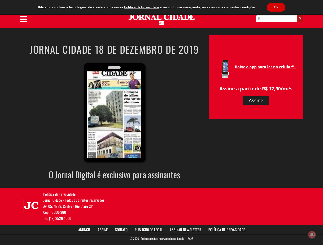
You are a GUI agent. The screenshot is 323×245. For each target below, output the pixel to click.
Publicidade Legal (149, 229)
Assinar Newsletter (185, 229)
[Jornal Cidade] (161, 19)
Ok (276, 7)
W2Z (190, 238)
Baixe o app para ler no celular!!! (265, 67)
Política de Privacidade (226, 229)
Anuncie (84, 229)
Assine (256, 100)
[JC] (31, 205)
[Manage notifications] (312, 234)
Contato (121, 229)
